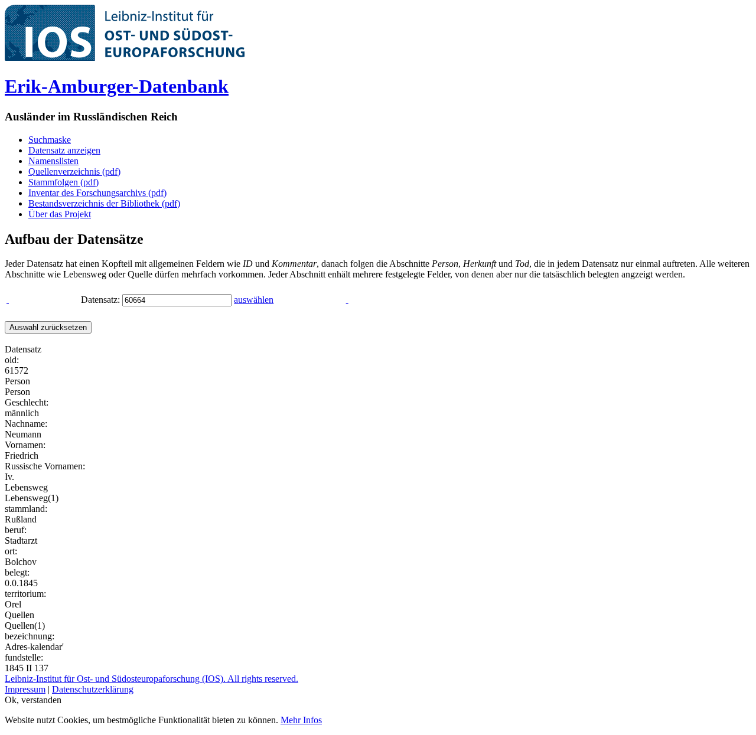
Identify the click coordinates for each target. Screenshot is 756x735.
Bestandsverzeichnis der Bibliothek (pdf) (104, 203)
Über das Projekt (59, 214)
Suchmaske (49, 140)
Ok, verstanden (33, 700)
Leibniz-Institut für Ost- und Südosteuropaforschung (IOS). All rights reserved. (151, 679)
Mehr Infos (301, 720)
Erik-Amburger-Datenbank (117, 86)
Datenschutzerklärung (92, 689)
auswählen (253, 300)
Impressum (25, 689)
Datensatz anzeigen (64, 150)
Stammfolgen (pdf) (63, 182)
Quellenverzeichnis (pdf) (74, 171)
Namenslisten (53, 161)
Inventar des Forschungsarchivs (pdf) (97, 193)
